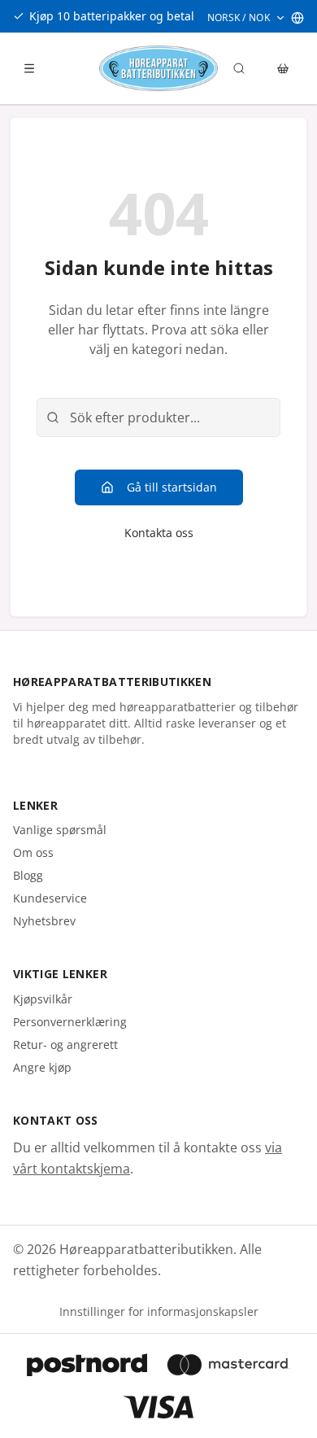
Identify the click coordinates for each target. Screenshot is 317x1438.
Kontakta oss (158, 532)
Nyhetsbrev (44, 921)
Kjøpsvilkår (42, 999)
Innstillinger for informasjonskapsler (158, 1311)
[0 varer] (283, 68)
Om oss (33, 852)
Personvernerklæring (70, 1021)
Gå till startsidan (172, 487)
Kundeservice (50, 898)
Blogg (28, 875)
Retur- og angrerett (65, 1044)
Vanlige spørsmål (59, 829)
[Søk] (239, 68)
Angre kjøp (42, 1067)
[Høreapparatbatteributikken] (158, 68)
